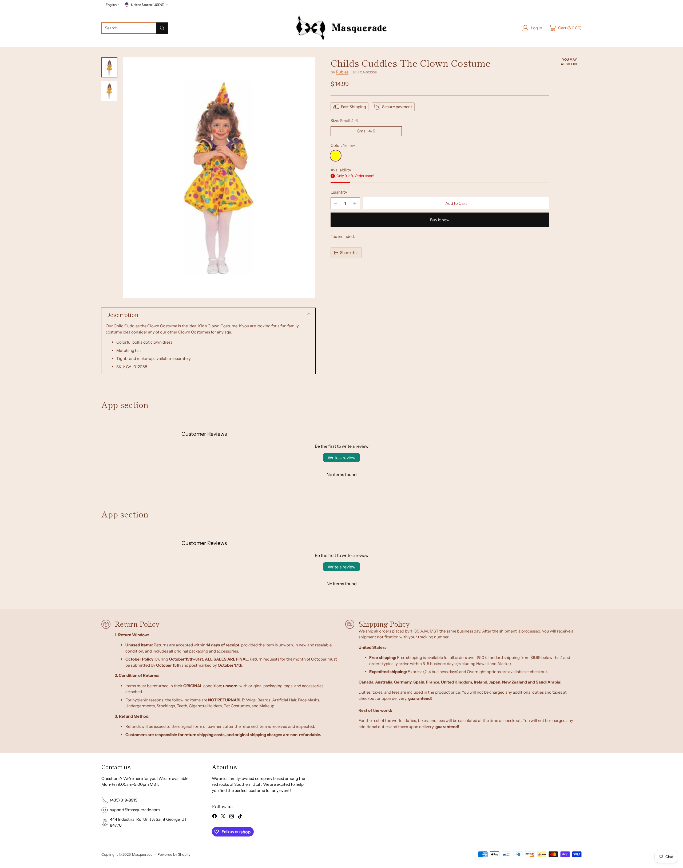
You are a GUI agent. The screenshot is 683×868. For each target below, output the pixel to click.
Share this (349, 252)
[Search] (162, 28)
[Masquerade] (341, 28)
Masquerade (142, 854)
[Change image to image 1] (109, 67)
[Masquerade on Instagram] (231, 817)
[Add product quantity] (355, 203)
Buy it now (440, 219)
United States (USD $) (147, 5)
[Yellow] (336, 156)
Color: (343, 145)
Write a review (341, 457)
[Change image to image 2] (109, 91)
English (111, 5)
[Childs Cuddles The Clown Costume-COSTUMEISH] (219, 177)
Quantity (339, 192)
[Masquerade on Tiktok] (240, 817)
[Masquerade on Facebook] (214, 817)
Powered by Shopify (173, 854)
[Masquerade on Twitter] (223, 817)
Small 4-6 (366, 130)
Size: (344, 120)
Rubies (342, 71)
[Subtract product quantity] (335, 203)
